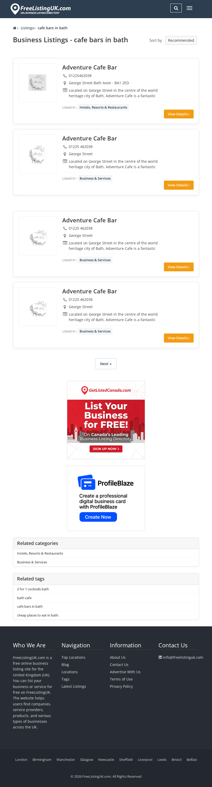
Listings (27, 27)
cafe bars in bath (30, 606)
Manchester (66, 759)
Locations (70, 671)
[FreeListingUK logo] (40, 9)
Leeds (161, 759)
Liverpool (145, 759)
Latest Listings (74, 686)
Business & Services (95, 178)
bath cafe (24, 597)
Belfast (192, 759)
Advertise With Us (125, 671)
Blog (65, 664)
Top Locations (73, 657)
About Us (118, 657)
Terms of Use (121, 679)
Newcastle (106, 759)
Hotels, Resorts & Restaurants (103, 107)
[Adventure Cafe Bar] (38, 83)
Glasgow (86, 759)
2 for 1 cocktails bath (33, 589)
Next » (106, 363)
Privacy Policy (121, 686)
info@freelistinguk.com (183, 657)
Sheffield (126, 759)
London (21, 759)
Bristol (176, 759)
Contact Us (119, 664)
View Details (178, 114)
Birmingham (42, 759)
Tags (66, 679)
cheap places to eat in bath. (38, 615)
